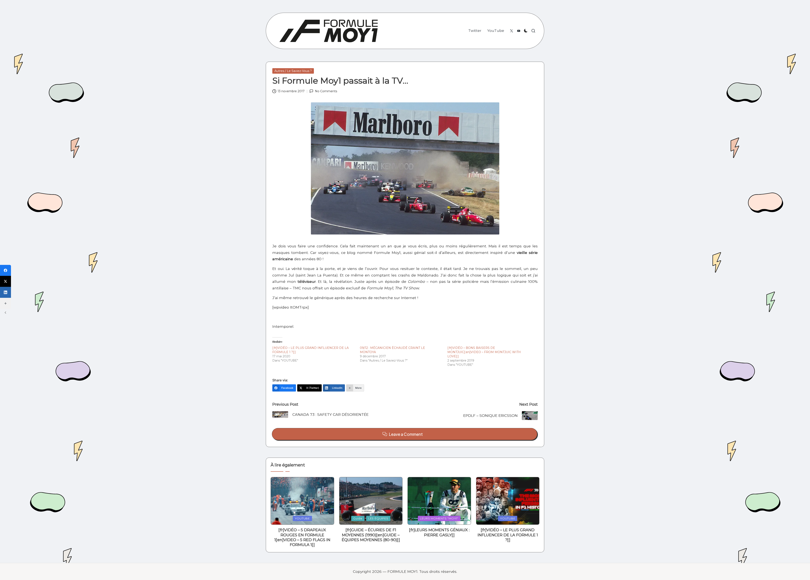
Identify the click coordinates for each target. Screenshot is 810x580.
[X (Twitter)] (5, 281)
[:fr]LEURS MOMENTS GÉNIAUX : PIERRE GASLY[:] (439, 532)
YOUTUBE (302, 518)
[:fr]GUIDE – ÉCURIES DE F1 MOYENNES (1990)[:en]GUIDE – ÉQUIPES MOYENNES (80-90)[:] (371, 535)
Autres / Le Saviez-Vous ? (293, 71)
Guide (357, 518)
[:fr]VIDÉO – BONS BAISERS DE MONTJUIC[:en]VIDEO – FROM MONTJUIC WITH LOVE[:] (484, 352)
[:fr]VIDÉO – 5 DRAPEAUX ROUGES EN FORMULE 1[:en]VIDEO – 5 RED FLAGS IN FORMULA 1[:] (302, 537)
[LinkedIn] (5, 292)
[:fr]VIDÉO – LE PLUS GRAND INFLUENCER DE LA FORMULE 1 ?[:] (508, 535)
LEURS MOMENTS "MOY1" (439, 518)
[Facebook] (5, 270)
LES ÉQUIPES (378, 518)
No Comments (326, 91)
